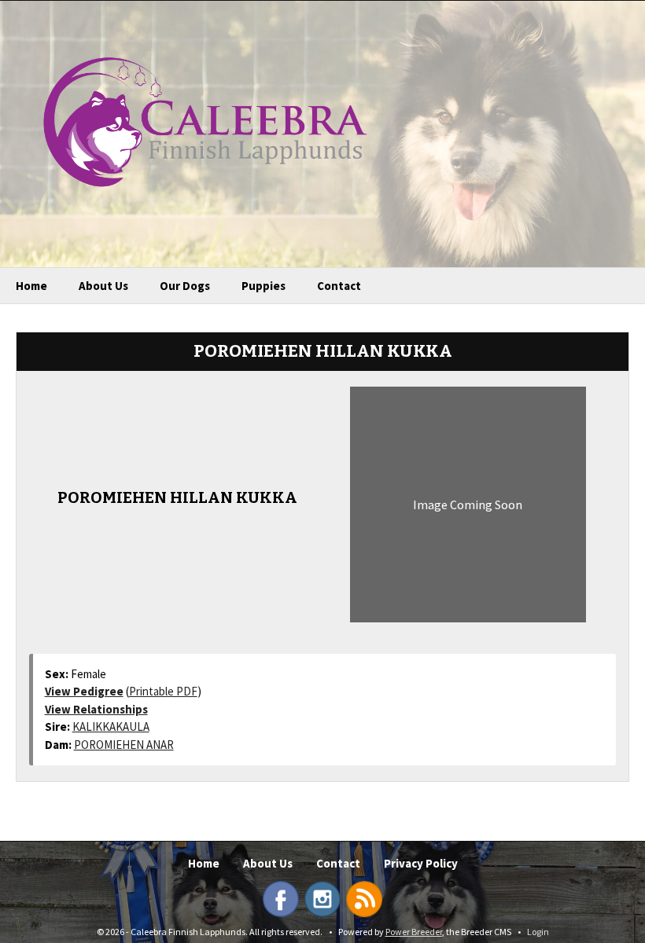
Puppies (263, 285)
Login (538, 931)
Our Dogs (185, 285)
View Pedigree (84, 691)
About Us (103, 285)
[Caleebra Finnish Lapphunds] (193, 120)
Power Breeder (413, 931)
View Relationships (96, 709)
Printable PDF (163, 691)
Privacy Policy (421, 863)
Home (31, 285)
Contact (339, 285)
